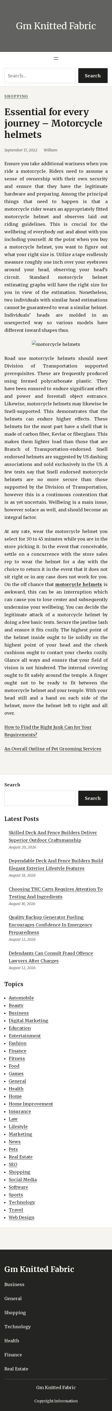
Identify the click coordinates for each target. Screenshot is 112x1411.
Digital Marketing (28, 1020)
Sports (16, 1194)
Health (16, 1088)
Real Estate (21, 1157)
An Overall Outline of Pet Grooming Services (52, 748)
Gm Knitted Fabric (56, 26)
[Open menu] (56, 58)
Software (18, 1187)
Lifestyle (18, 1126)
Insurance (20, 1111)
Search (93, 75)
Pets (13, 1149)
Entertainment (25, 1035)
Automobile (21, 998)
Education (20, 1028)
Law (13, 1119)
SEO (13, 1164)
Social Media (23, 1179)
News (15, 1141)
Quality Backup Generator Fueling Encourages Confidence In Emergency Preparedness (50, 925)
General (17, 1081)
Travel (16, 1210)
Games (16, 1073)
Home (15, 1096)
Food (14, 1066)
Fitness (17, 1058)
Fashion (17, 1043)
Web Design (21, 1217)
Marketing (20, 1134)
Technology (22, 1202)
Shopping (16, 96)
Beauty (16, 1005)
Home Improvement (31, 1104)
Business (19, 1013)
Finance (17, 1051)
